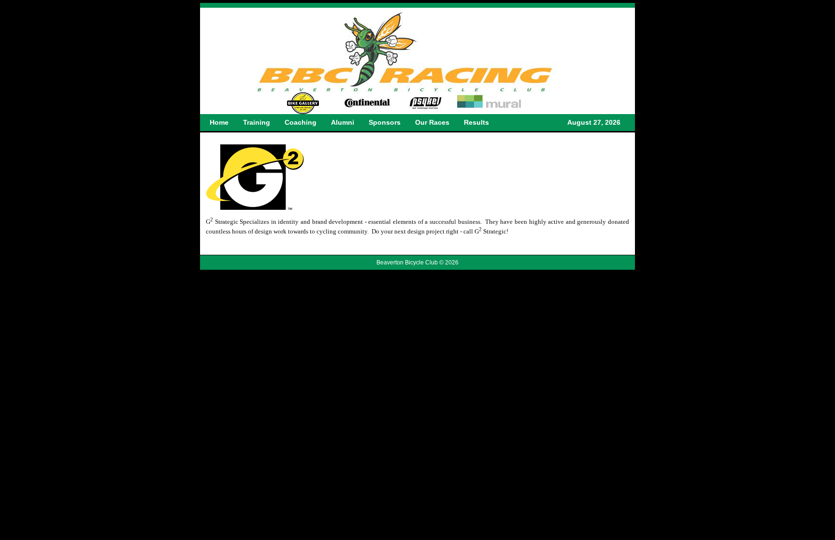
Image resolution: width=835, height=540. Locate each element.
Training (256, 122)
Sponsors (385, 122)
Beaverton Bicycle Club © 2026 (417, 262)
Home (219, 122)
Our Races (432, 122)
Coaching (301, 122)
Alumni (342, 122)
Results (476, 122)
